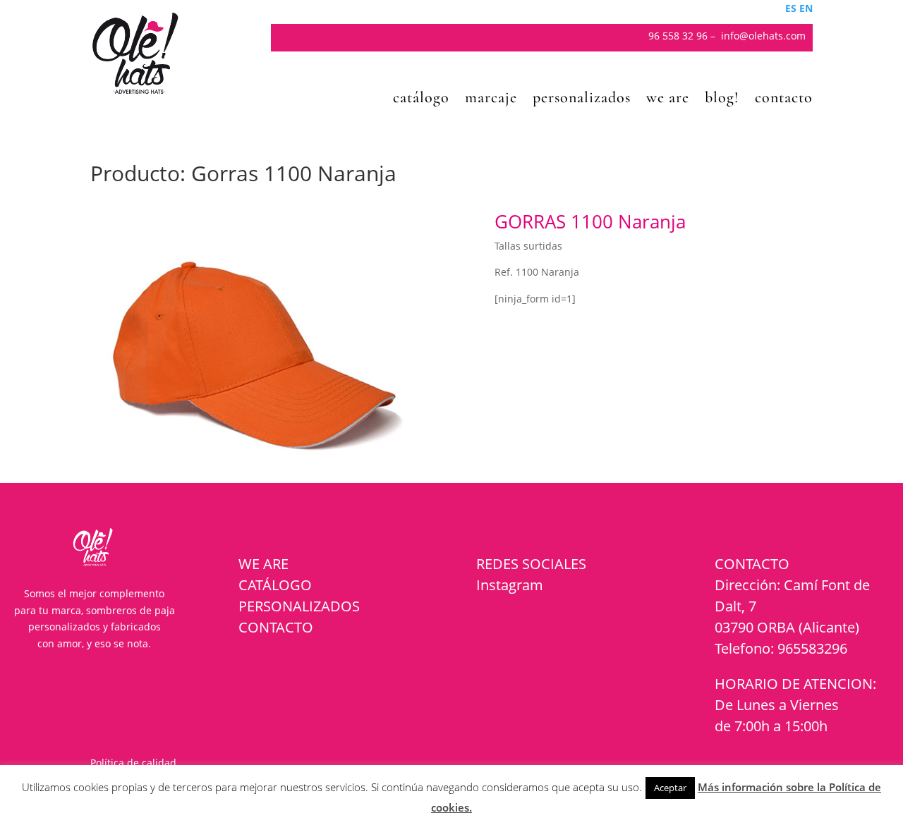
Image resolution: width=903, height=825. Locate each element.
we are (667, 99)
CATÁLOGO (275, 584)
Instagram (509, 584)
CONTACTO (275, 627)
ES (790, 8)
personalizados (582, 99)
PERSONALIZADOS (299, 606)
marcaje (491, 99)
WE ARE (263, 563)
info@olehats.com (763, 35)
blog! (722, 99)
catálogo (421, 99)
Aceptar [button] (670, 787)
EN (806, 8)
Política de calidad (133, 762)
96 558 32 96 (678, 35)
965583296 (812, 648)
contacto (784, 99)
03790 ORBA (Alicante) (787, 627)
